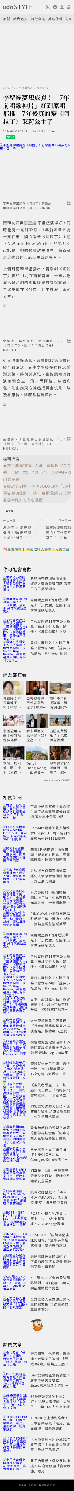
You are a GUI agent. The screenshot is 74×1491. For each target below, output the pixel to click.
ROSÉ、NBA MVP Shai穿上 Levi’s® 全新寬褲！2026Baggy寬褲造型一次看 (49, 1221)
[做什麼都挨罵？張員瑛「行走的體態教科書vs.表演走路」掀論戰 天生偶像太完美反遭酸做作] (15, 1026)
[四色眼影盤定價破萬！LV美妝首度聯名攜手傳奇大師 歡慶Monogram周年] (15, 1047)
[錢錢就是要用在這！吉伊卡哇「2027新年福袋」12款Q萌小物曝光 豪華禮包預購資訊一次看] (15, 1069)
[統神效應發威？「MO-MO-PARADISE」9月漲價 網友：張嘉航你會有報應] (15, 1197)
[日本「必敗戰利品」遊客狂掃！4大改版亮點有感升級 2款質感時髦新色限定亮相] (15, 1005)
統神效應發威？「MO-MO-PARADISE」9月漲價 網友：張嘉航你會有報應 (50, 1199)
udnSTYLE (10, 87)
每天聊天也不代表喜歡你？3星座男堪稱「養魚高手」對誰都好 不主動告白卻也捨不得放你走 (36, 703)
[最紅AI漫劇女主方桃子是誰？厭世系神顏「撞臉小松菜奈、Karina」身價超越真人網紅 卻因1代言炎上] (15, 648)
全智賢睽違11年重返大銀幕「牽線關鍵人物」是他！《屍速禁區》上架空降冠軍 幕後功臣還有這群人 (50, 631)
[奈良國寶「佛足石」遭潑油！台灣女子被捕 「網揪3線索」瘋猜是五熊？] (15, 1359)
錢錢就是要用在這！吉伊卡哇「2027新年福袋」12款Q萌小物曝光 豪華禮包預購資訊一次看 (50, 1071)
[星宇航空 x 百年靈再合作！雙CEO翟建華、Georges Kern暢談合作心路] (15, 1155)
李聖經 (9, 511)
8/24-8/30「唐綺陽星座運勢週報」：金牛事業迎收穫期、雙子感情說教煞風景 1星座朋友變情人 (50, 1242)
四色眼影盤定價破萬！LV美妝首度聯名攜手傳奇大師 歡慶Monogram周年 (50, 1047)
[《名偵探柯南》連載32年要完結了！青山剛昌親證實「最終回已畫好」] (15, 1445)
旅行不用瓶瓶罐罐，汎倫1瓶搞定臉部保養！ (60, 703)
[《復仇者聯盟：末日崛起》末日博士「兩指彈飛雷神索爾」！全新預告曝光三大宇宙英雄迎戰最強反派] (15, 1090)
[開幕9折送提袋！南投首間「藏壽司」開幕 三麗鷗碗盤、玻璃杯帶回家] (15, 855)
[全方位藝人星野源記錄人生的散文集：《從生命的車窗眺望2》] (15, 1304)
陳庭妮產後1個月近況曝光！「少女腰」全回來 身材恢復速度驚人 (50, 605)
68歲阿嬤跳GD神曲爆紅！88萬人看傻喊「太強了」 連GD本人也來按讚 (50, 1401)
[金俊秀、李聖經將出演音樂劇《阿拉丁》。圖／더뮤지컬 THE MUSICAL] (37, 320)
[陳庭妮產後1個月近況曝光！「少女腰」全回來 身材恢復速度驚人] (15, 605)
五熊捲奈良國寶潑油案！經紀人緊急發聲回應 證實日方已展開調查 (50, 583)
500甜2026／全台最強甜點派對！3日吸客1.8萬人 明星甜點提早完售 (52, 1282)
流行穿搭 (38, 18)
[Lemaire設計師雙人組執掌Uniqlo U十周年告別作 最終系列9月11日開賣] (15, 833)
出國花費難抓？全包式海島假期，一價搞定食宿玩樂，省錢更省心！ (59, 735)
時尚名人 (20, 18)
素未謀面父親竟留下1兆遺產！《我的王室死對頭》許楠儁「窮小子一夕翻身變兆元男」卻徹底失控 (36, 735)
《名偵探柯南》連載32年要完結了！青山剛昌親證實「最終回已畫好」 (50, 1444)
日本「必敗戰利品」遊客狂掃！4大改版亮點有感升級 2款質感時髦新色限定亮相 (50, 1007)
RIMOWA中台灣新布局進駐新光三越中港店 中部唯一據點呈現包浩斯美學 (50, 918)
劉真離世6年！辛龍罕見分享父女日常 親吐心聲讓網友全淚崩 (50, 1175)
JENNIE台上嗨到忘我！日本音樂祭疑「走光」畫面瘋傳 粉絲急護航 (50, 1423)
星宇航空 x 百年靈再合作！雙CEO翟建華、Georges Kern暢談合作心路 (49, 1157)
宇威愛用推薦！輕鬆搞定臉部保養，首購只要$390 (12, 735)
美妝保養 (55, 18)
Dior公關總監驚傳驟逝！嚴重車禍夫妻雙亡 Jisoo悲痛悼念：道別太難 (50, 1382)
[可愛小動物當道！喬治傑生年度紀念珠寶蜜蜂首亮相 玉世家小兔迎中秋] (15, 812)
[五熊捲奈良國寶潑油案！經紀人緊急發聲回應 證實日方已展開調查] (15, 584)
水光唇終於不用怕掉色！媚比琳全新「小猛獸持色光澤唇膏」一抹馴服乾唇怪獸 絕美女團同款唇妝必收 (50, 902)
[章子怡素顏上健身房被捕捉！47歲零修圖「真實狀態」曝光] (15, 1466)
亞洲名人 (42, 87)
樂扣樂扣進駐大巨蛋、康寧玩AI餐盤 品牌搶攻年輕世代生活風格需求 (50, 1111)
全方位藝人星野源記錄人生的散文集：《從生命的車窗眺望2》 (50, 1304)
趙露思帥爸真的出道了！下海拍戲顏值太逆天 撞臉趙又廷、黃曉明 (50, 1261)
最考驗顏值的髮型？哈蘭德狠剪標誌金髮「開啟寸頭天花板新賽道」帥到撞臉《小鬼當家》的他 (50, 1135)
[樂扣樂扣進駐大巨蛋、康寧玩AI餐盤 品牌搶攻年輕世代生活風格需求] (15, 1112)
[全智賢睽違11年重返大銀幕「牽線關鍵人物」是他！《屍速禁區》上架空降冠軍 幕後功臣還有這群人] (15, 627)
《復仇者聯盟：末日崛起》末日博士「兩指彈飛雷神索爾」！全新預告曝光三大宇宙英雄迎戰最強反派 (50, 1095)
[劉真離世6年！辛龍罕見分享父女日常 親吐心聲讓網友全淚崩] (15, 1176)
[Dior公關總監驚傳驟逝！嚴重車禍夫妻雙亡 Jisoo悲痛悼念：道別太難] (15, 1380)
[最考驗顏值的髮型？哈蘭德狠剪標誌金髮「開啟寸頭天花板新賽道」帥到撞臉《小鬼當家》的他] (15, 1133)
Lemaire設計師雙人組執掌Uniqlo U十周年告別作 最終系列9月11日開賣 (50, 833)
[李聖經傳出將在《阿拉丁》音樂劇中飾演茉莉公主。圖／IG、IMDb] (37, 171)
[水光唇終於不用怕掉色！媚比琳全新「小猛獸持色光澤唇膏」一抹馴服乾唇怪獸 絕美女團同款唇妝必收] (15, 898)
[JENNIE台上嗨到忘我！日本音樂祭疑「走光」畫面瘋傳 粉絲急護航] (15, 1423)
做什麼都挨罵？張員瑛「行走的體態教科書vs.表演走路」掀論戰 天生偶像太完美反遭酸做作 (50, 1028)
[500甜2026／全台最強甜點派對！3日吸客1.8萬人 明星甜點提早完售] (15, 1283)
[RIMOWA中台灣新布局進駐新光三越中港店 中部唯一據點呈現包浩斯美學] (15, 919)
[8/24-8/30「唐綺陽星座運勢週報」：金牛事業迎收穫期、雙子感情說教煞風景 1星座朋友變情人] (15, 1240)
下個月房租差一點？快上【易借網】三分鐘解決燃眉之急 (13, 768)
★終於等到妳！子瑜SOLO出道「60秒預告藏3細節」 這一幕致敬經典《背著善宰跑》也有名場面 (37, 493)
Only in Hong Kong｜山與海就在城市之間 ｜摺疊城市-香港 (36, 768)
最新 (6, 18)
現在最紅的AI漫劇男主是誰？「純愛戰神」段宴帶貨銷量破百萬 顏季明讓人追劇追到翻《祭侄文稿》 (60, 768)
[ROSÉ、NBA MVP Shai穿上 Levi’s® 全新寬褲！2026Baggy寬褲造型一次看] (15, 1219)
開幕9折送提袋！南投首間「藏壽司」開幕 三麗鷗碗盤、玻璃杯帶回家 (50, 854)
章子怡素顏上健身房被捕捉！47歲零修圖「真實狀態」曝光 (50, 1465)
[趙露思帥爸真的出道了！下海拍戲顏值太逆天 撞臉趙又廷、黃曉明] (15, 1262)
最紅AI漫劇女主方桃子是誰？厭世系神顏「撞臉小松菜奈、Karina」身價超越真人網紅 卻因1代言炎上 (50, 653)
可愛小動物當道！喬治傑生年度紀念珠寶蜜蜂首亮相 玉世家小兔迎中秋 (50, 811)
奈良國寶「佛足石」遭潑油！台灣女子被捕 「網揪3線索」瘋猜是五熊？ (50, 1358)
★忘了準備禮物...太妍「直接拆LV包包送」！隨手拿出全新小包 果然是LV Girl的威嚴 (37, 472)
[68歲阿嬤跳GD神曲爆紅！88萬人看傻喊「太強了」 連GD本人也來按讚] (15, 1402)
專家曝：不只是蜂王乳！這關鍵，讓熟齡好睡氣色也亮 (12, 703)
